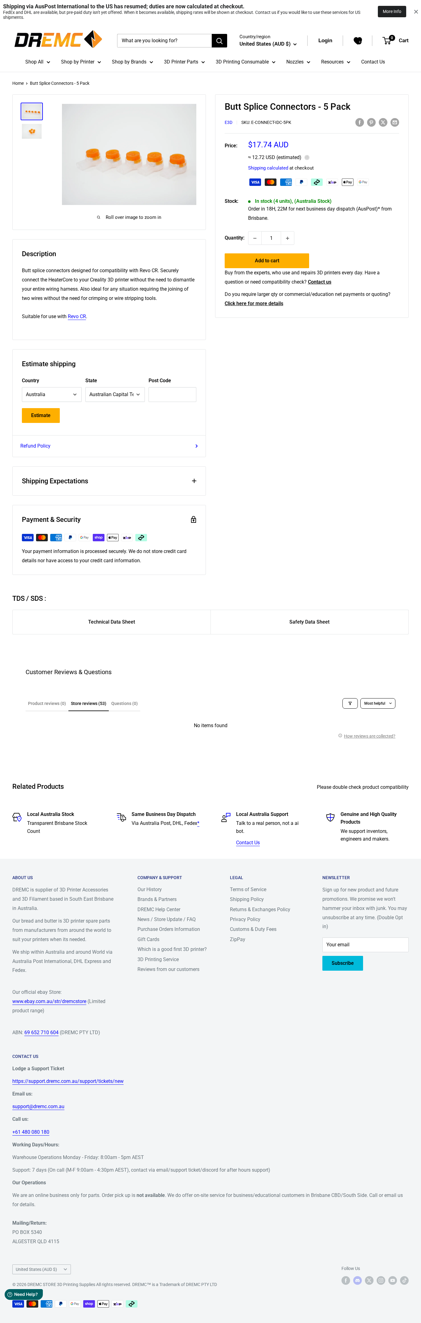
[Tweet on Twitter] (383, 122)
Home (18, 83)
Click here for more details (254, 303)
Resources (332, 62)
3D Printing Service (158, 959)
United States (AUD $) (36, 1269)
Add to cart (267, 261)
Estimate (41, 415)
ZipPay (237, 939)
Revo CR (77, 316)
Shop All (34, 62)
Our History (149, 889)
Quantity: (234, 238)
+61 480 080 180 (30, 1132)
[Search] (219, 40)
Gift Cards (148, 939)
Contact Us (373, 62)
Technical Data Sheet (111, 622)
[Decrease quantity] (254, 238)
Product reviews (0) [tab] (47, 703)
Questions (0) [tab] (124, 703)
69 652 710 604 (41, 1032)
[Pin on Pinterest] (371, 122)
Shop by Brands (129, 62)
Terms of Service (248, 889)
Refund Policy (35, 446)
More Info (392, 11)
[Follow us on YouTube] (392, 1280)
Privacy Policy (245, 919)
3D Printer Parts (181, 62)
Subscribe (343, 963)
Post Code (160, 380)
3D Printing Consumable (242, 62)
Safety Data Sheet (309, 622)
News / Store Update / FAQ (166, 919)
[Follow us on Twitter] (369, 1280)
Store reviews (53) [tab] (88, 703)
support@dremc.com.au (38, 1106)
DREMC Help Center (158, 909)
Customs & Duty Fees (253, 929)
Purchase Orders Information (168, 929)
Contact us (319, 282)
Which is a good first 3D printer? (172, 949)
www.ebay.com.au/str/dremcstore (49, 1001)
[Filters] (350, 703)
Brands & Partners (157, 899)
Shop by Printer (77, 62)
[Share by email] (394, 122)
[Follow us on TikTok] (404, 1280)
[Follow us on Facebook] (345, 1280)
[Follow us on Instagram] (381, 1280)
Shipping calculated (268, 168)
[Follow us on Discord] (357, 1280)
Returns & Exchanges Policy (260, 909)
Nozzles (295, 62)
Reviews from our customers (168, 969)
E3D (228, 122)
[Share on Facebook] (359, 122)
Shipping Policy (247, 899)
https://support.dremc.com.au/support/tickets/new (68, 1081)
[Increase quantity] (287, 238)
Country (30, 380)
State (91, 380)
